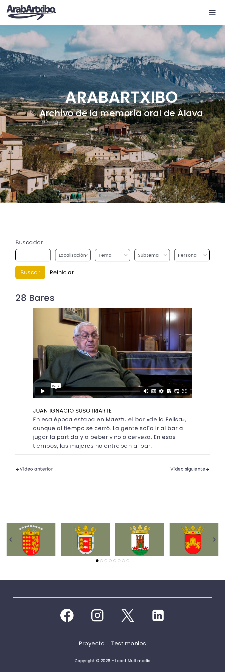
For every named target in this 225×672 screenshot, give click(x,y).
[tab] (97, 560)
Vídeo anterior (36, 469)
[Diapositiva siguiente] (214, 539)
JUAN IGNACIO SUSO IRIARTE (72, 410)
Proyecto (92, 643)
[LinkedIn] (158, 615)
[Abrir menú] (212, 12)
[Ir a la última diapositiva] (11, 539)
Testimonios (128, 643)
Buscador (29, 242)
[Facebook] (67, 615)
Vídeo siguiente (188, 469)
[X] (127, 615)
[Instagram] (97, 615)
